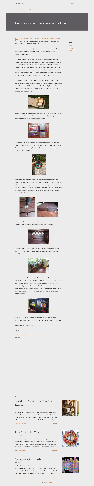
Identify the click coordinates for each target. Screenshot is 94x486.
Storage (70, 50)
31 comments (22, 450)
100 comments (22, 423)
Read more (54, 423)
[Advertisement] (36, 380)
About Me (23, 9)
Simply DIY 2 (19, 4)
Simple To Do (72, 48)
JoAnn (70, 47)
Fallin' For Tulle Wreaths (28, 432)
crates (70, 45)
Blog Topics (31, 9)
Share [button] (70, 38)
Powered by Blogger (47, 482)
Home (16, 9)
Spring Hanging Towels (28, 459)
